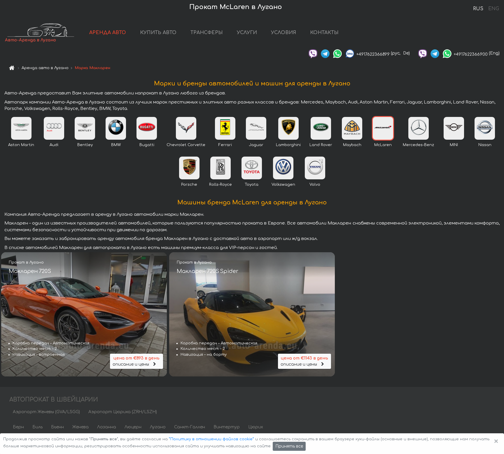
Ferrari (225, 145)
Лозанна (106, 427)
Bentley (85, 145)
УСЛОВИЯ (283, 32)
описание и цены (136, 361)
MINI (454, 145)
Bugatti (146, 145)
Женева (80, 427)
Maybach (352, 145)
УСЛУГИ (247, 32)
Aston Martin (21, 145)
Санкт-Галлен (189, 427)
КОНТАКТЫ (324, 32)
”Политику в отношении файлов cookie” (211, 439)
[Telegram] (325, 53)
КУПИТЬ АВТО (158, 32)
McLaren (383, 145)
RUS (478, 8)
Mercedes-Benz (418, 145)
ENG (493, 8)
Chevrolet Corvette (186, 145)
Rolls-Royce (220, 185)
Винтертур (227, 427)
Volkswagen (283, 185)
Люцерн (133, 427)
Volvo (314, 185)
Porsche (189, 185)
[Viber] (312, 53)
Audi (54, 145)
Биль (37, 427)
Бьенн (57, 427)
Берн (18, 427)
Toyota (251, 185)
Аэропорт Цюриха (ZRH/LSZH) (122, 412)
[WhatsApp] (337, 53)
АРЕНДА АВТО (107, 32)
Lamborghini (288, 145)
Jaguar (256, 145)
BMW (116, 145)
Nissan (484, 145)
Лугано (158, 427)
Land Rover (320, 145)
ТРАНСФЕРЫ (206, 32)
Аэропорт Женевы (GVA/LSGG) (46, 412)
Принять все (289, 446)
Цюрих (255, 427)
